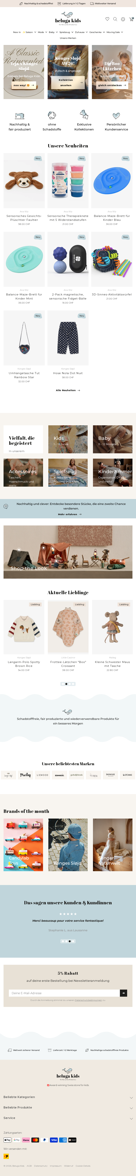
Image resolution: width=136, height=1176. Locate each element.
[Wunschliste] (107, 20)
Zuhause (79, 32)
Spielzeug (65, 32)
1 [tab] (63, 684)
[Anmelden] (123, 20)
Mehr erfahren (67, 514)
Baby (52, 32)
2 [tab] (66, 684)
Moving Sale (113, 32)
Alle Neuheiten (66, 390)
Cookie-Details (83, 1165)
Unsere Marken (68, 38)
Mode (41, 32)
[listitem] (37, 3)
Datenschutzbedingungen (88, 1000)
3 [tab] (70, 684)
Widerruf (68, 1165)
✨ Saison (27, 32)
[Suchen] (115, 19)
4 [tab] (73, 684)
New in (17, 32)
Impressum (56, 1165)
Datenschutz (40, 1165)
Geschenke (95, 32)
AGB (29, 1165)
